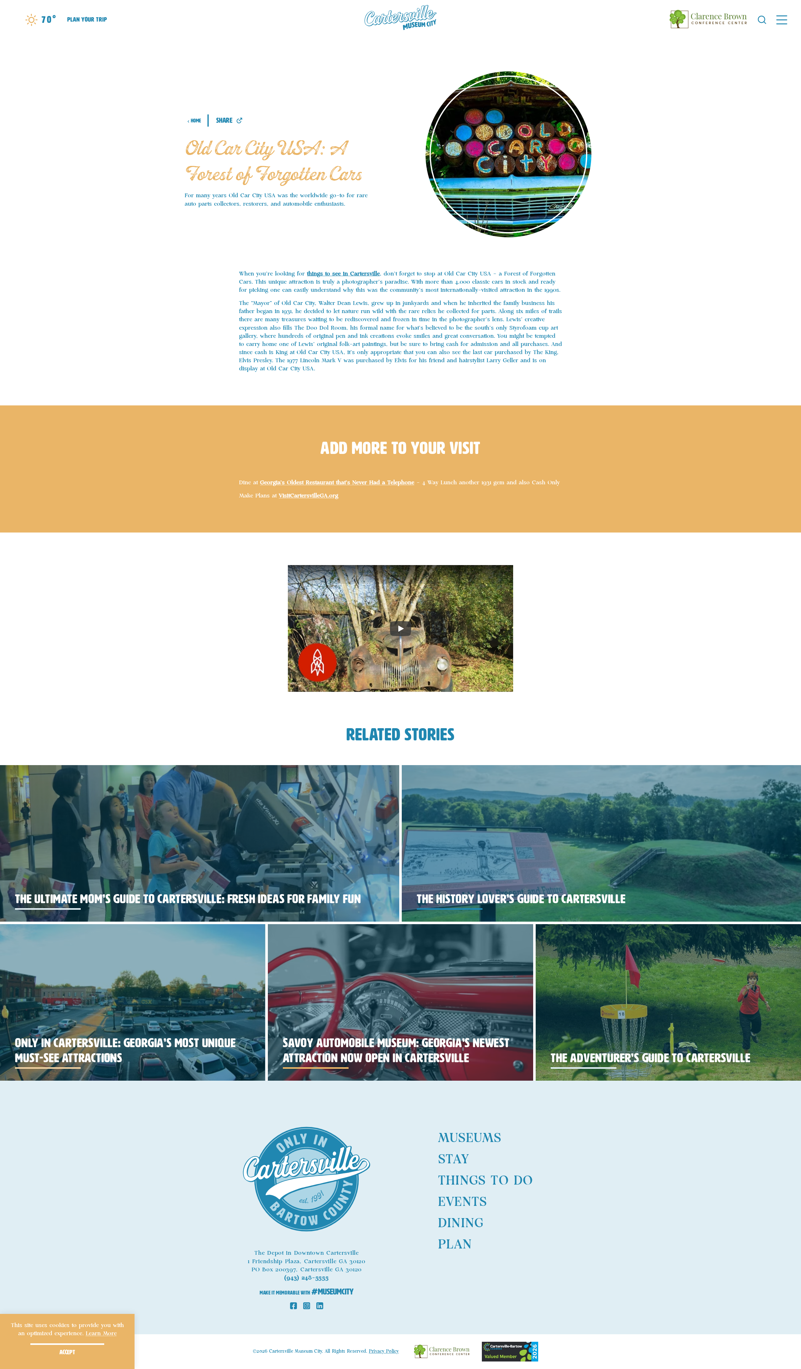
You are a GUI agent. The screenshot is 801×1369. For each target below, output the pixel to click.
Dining (460, 1223)
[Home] (400, 19)
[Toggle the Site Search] (762, 19)
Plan (455, 1244)
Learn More (101, 1333)
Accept (67, 1352)
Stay (453, 1159)
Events (462, 1202)
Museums (469, 1138)
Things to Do (485, 1181)
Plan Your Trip (87, 19)
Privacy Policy (384, 1351)
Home (196, 120)
